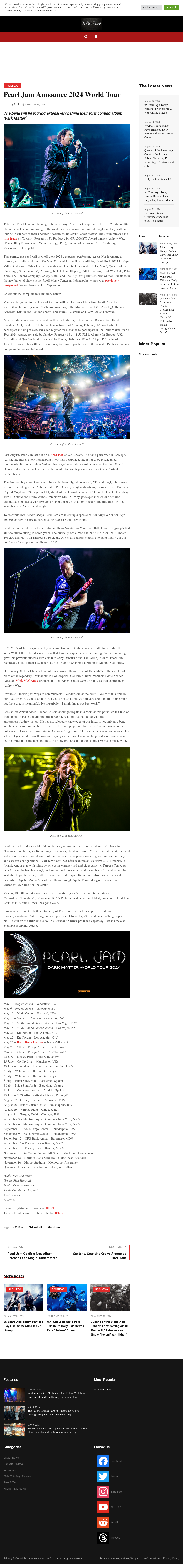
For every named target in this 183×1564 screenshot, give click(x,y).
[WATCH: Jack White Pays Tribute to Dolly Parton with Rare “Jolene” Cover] (67, 1297)
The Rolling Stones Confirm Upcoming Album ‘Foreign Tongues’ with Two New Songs (54, 1412)
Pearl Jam (54, 1227)
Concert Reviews (14, 1464)
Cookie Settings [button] (151, 7)
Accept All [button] (171, 7)
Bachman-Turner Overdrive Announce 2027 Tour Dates (156, 216)
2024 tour (20, 1227)
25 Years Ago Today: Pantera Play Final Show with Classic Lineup (23, 1326)
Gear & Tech (11, 1482)
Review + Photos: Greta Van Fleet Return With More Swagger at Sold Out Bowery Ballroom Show (57, 1395)
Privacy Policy (171, 1558)
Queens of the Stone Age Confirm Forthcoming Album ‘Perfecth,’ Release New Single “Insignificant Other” (109, 1328)
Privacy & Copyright (15, 1558)
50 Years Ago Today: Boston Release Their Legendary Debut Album (158, 196)
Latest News (11, 1458)
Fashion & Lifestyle (15, 1489)
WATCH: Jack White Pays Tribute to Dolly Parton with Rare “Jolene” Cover (65, 1326)
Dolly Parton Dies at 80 (157, 179)
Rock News (12, 85)
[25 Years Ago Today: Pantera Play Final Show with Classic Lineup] (23, 1297)
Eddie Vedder (37, 1227)
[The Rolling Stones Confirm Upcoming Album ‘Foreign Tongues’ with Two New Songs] (14, 1413)
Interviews (10, 1470)
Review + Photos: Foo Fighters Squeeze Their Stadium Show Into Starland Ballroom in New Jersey (58, 1430)
